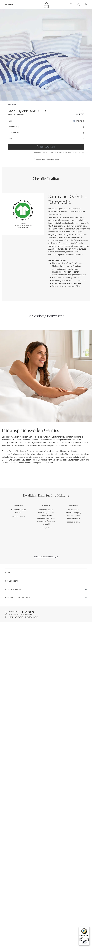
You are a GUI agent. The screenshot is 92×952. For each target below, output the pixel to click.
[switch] (84, 942)
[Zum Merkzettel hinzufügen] (83, 110)
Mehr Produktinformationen (47, 160)
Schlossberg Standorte (21, 614)
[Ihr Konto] (86, 4)
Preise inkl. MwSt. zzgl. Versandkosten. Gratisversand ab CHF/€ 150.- (59, 152)
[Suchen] (78, 4)
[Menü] (88, 928)
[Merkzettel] (71, 4)
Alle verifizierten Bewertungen (46, 556)
